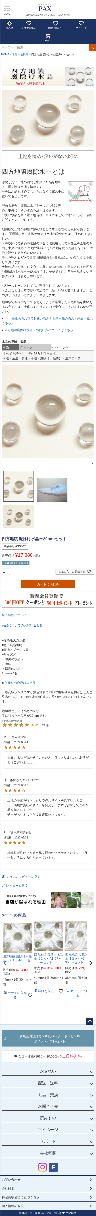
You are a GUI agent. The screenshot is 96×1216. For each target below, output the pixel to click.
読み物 (9, 28)
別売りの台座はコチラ (20, 682)
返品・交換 (48, 1094)
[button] (90, 963)
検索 (92, 47)
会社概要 (48, 1153)
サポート (48, 1141)
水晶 (14, 54)
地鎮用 (24, 54)
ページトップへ (89, 1021)
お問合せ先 (48, 1106)
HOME (5, 54)
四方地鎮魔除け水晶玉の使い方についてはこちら (38, 330)
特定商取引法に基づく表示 (20, 1197)
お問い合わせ (11, 1179)
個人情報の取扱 (13, 1206)
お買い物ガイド (55, 28)
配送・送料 (48, 1083)
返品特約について (14, 615)
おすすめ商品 (28, 28)
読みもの (48, 1118)
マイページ (81, 28)
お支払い (48, 1071)
